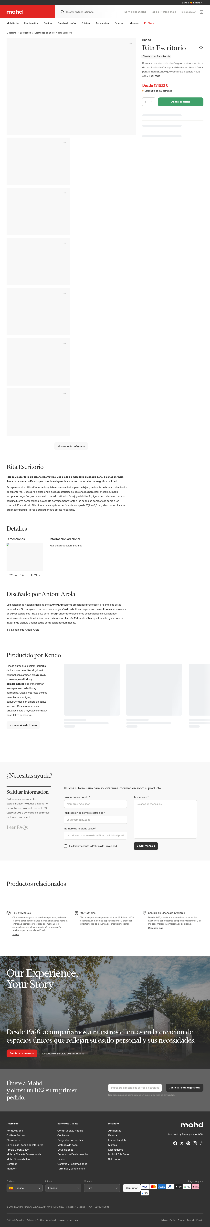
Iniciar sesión (188, 11)
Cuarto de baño (67, 23)
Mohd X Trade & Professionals (24, 1154)
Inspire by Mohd (117, 1140)
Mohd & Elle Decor (119, 1154)
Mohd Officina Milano (19, 1159)
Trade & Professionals (163, 11)
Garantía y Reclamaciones (72, 1163)
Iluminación (31, 23)
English (172, 1220)
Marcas (134, 23)
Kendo (146, 40)
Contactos (63, 1135)
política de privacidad (163, 1094)
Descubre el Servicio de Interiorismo (63, 1053)
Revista (112, 1135)
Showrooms (14, 1140)
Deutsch (190, 1220)
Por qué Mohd (15, 1130)
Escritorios (25, 32)
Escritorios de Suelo (44, 32)
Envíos (15, 934)
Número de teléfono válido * (80, 828)
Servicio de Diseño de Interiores (25, 1144)
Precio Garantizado (18, 1149)
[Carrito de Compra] (201, 12)
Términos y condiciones (71, 1168)
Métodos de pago (67, 1144)
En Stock (149, 23)
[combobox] (87, 1188)
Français (181, 1220)
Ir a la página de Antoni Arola (23, 629)
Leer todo (154, 75)
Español (199, 1220)
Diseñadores (115, 1149)
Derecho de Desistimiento (72, 1154)
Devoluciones (65, 1149)
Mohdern (12, 1168)
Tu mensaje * (141, 797)
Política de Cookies (35, 1220)
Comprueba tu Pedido (70, 1130)
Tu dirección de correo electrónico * (84, 812)
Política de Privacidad (104, 846)
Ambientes (114, 1130)
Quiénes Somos (16, 1135)
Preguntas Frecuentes (70, 1140)
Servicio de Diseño (135, 11)
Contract (12, 1163)
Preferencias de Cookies (68, 1220)
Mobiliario (13, 23)
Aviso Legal (51, 1220)
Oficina (86, 23)
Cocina (48, 23)
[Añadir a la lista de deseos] (201, 48)
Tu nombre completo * (77, 797)
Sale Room (114, 1159)
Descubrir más (155, 927)
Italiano (164, 1220)
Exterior (119, 23)
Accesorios (102, 23)
